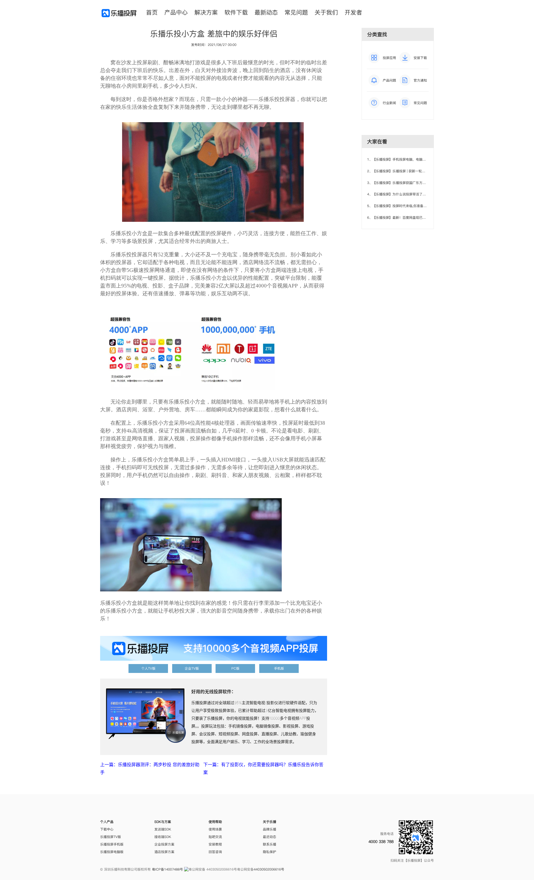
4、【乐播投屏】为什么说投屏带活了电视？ (399, 194)
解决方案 (206, 12)
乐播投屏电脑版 (111, 851)
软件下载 (236, 12)
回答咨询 (215, 851)
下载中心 (106, 829)
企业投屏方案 (164, 844)
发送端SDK (162, 829)
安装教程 (215, 844)
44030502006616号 (269, 869)
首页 (152, 12)
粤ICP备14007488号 (167, 869)
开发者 (353, 12)
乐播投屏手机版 (111, 844)
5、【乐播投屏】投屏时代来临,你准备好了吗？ (402, 205)
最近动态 (269, 836)
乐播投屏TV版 (110, 836)
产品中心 (176, 12)
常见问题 (296, 12)
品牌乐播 (269, 829)
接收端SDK (162, 836)
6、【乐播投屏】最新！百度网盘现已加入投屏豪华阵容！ (410, 217)
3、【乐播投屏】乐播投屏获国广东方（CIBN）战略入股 (409, 182)
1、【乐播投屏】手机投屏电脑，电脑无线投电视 (403, 159)
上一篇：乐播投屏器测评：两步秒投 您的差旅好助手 (149, 768)
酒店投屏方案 (164, 851)
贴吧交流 (215, 836)
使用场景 (215, 829)
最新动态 (266, 12)
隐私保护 (269, 851)
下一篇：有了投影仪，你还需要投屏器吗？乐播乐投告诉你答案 (263, 768)
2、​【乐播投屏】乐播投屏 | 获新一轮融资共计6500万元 (408, 171)
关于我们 (326, 12)
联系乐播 (269, 844)
